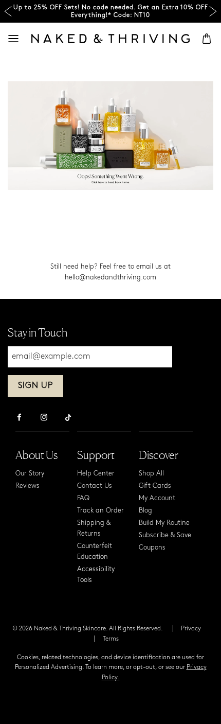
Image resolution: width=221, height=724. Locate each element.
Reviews (27, 486)
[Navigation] (13, 38)
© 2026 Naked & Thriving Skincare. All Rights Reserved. (87, 629)
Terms (111, 639)
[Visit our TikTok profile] (68, 416)
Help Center (96, 473)
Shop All (151, 473)
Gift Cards (155, 486)
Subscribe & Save (165, 535)
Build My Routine (164, 523)
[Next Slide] (213, 11)
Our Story (29, 473)
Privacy (191, 629)
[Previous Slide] (8, 11)
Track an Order (100, 510)
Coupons (152, 547)
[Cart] (206, 39)
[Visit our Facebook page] (19, 418)
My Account (157, 498)
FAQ (83, 498)
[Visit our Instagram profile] (43, 418)
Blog (145, 510)
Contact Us (94, 486)
